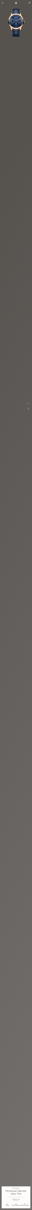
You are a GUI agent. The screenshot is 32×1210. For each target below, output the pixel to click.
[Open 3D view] (28, 404)
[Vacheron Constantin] (16, 3)
